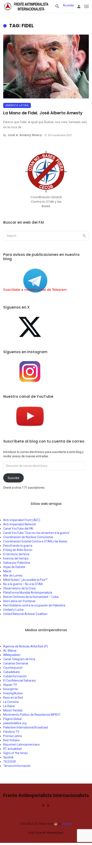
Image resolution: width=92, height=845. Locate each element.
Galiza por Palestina (16, 562)
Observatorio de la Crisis (19, 588)
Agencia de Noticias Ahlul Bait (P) (25, 646)
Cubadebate (11, 672)
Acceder (68, 5)
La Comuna (11, 702)
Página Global (12, 719)
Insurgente (10, 689)
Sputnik (8, 757)
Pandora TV (11, 731)
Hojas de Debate (14, 567)
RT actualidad (12, 748)
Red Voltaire (11, 740)
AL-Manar (10, 650)
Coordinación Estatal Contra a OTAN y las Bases (35, 541)
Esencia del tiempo (16, 558)
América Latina (17, 105)
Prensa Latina (12, 736)
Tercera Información (17, 766)
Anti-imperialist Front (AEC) (21, 520)
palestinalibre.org (15, 723)
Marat (7, 571)
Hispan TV (10, 684)
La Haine (9, 706)
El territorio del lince (16, 554)
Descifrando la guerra (17, 545)
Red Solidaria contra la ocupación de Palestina (34, 605)
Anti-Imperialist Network (19, 524)
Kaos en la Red (13, 697)
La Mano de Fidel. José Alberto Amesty (43, 113)
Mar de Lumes (12, 575)
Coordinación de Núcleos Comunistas (28, 537)
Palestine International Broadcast (25, 727)
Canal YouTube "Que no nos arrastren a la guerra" (36, 533)
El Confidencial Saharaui (19, 680)
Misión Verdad (12, 710)
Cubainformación (15, 676)
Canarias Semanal (15, 663)
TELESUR (9, 761)
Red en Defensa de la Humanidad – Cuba (30, 597)
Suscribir (13, 478)
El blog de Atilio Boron (17, 550)
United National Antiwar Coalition (25, 614)
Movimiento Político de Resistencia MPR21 (32, 714)
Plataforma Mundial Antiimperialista (27, 592)
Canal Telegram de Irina (19, 659)
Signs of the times (15, 753)
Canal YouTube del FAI (18, 528)
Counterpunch (12, 667)
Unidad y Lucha (13, 609)
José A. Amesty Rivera (24, 135)
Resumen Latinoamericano (21, 744)
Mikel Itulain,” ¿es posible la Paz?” (25, 579)
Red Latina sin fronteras (19, 601)
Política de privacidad (46, 832)
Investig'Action (13, 693)
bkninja (67, 823)
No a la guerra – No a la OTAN (23, 584)
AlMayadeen (11, 655)
